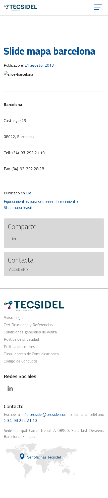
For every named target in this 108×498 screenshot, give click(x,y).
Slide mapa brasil (18, 207)
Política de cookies (19, 346)
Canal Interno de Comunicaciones (31, 353)
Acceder (17, 269)
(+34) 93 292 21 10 (20, 420)
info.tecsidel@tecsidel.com (45, 414)
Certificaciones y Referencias (28, 324)
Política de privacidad (21, 339)
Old (28, 193)
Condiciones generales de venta (30, 332)
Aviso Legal (13, 317)
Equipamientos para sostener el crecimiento (41, 201)
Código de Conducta (20, 361)
